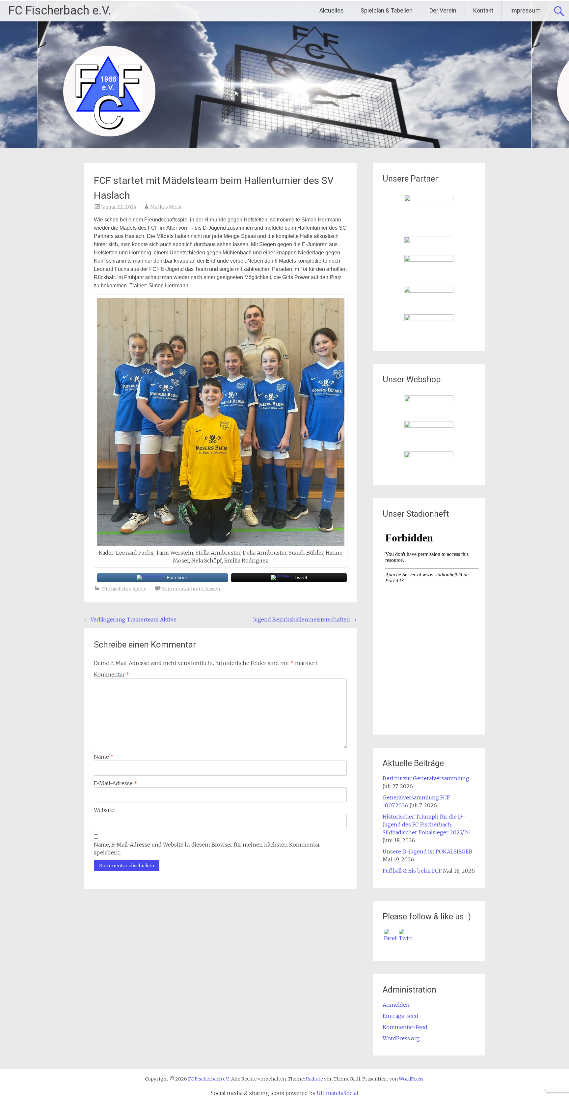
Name (104, 756)
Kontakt (483, 10)
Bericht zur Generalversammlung (426, 778)
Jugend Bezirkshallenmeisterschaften (305, 619)
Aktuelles (331, 10)
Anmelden (396, 1004)
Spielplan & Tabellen (387, 10)
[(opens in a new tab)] (428, 199)
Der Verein (442, 10)
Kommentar (111, 674)
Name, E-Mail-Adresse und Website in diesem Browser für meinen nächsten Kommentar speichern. (207, 848)
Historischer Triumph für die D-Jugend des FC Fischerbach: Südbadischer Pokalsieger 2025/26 (427, 824)
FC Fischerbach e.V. (59, 10)
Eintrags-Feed (400, 1016)
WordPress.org (401, 1038)
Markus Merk (165, 207)
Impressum (525, 10)
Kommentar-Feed (405, 1027)
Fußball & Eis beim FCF (412, 870)
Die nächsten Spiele (124, 589)
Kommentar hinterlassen (190, 589)
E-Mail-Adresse (115, 783)
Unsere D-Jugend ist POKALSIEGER (428, 851)
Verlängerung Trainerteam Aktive (130, 619)
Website (104, 810)
